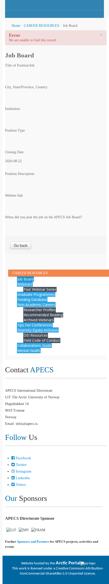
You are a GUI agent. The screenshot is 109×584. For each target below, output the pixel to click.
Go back (20, 245)
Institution (12, 109)
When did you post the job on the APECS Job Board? (43, 217)
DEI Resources (36, 335)
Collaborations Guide (34, 345)
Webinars (24, 284)
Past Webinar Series (40, 289)
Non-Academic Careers (36, 304)
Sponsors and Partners (33, 541)
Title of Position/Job (19, 65)
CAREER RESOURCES (41, 26)
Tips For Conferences (34, 325)
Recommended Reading (43, 314)
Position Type (15, 130)
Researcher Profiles (40, 309)
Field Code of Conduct (42, 340)
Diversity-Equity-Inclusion (37, 330)
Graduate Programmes (36, 294)
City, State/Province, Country (26, 87)
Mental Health (28, 350)
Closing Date (14, 152)
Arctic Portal (68, 563)
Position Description (19, 174)
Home (16, 26)
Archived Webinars (39, 320)
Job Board (25, 279)
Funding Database (32, 299)
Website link (14, 195)
